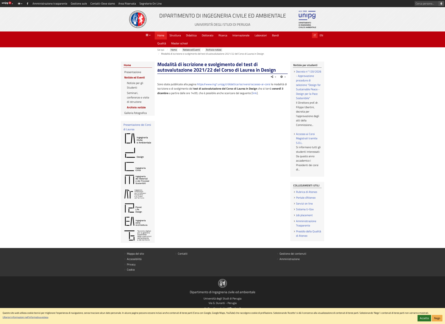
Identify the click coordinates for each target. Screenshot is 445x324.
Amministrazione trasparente (50, 3)
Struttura (175, 35)
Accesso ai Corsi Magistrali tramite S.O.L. (306, 138)
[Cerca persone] (441, 3)
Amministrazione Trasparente (306, 223)
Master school (179, 43)
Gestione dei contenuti (293, 253)
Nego (437, 318)
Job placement (304, 215)
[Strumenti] (283, 76)
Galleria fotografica (135, 113)
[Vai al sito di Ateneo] (138, 19)
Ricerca (223, 35)
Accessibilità (134, 259)
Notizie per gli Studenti (135, 85)
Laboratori (261, 35)
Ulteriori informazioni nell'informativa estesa (25, 317)
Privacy (131, 264)
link (254, 93)
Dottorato (207, 35)
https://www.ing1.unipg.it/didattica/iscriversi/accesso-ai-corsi (233, 84)
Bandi (275, 35)
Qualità (161, 43)
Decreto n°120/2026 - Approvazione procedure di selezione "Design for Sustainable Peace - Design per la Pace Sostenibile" (308, 84)
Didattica (191, 35)
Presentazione (132, 72)
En (321, 35)
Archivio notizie (136, 107)
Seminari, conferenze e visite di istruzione (138, 97)
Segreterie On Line (150, 3)
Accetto (424, 318)
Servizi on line (304, 203)
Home (160, 35)
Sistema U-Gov (305, 209)
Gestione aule (79, 3)
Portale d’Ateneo (305, 197)
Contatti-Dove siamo (102, 3)
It (315, 35)
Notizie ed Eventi (134, 77)
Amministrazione (290, 259)
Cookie (131, 269)
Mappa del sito (135, 253)
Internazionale (240, 35)
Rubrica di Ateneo (306, 192)
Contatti (183, 253)
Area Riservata (127, 3)
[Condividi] (273, 76)
